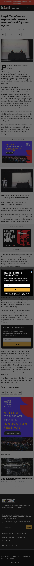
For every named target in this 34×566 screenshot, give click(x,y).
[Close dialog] (30, 272)
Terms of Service (21, 293)
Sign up (17, 289)
